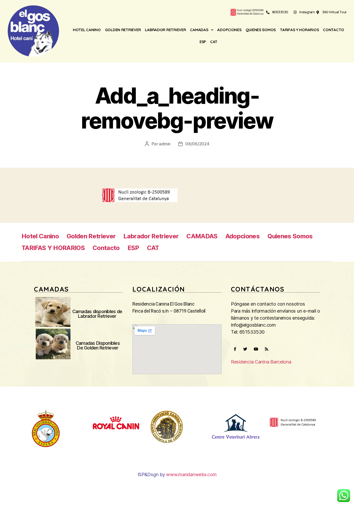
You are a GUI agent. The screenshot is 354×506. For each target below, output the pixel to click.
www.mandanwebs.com (191, 474)
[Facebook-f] (235, 349)
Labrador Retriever (165, 29)
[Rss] (266, 349)
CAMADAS (199, 29)
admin (165, 143)
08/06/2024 (197, 143)
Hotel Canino (87, 29)
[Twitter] (245, 349)
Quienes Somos (261, 29)
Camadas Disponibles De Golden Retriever (98, 345)
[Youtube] (256, 349)
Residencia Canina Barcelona (261, 362)
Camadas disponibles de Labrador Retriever (97, 314)
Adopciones (229, 29)
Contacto (333, 29)
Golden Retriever (123, 29)
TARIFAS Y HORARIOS (299, 29)
